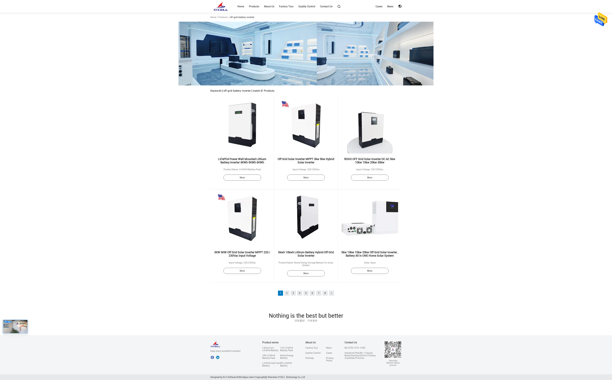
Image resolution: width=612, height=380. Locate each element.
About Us (269, 6)
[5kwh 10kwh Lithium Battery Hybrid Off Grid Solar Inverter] (306, 218)
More (242, 177)
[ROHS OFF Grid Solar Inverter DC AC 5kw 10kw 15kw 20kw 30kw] (369, 124)
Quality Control (306, 6)
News (390, 6)
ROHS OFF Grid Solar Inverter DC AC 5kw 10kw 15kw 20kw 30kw (369, 160)
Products (254, 6)
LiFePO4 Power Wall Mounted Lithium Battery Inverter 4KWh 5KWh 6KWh (242, 160)
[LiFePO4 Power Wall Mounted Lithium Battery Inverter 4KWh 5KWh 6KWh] (242, 124)
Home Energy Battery (286, 356)
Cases (378, 6)
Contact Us (326, 6)
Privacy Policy (330, 359)
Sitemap (309, 358)
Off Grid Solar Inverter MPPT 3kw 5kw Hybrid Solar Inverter (306, 160)
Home (240, 6)
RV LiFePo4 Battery (286, 364)
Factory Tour (286, 6)
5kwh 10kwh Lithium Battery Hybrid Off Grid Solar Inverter (306, 254)
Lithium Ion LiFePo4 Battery (270, 349)
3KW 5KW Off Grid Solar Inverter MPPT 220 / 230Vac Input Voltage (242, 254)
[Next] (331, 293)
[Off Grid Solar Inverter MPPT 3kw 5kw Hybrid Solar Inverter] (306, 124)
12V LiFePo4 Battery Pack (286, 349)
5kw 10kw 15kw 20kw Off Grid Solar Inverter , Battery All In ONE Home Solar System (369, 254)
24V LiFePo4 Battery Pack (268, 356)
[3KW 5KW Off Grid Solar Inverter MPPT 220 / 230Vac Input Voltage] (242, 218)
